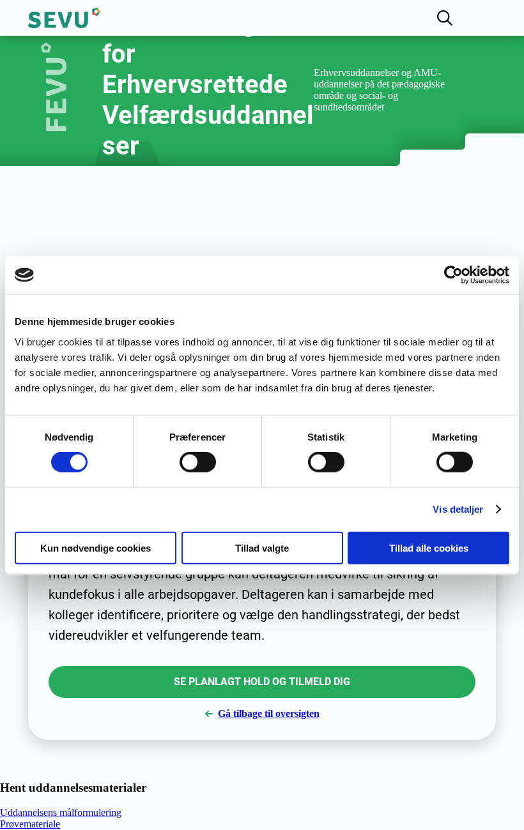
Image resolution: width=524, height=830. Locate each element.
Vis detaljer (458, 509)
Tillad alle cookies (428, 547)
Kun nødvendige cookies (95, 547)
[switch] (198, 462)
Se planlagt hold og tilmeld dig (262, 681)
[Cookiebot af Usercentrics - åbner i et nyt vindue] (453, 275)
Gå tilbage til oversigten (269, 713)
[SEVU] (64, 18)
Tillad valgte (262, 547)
